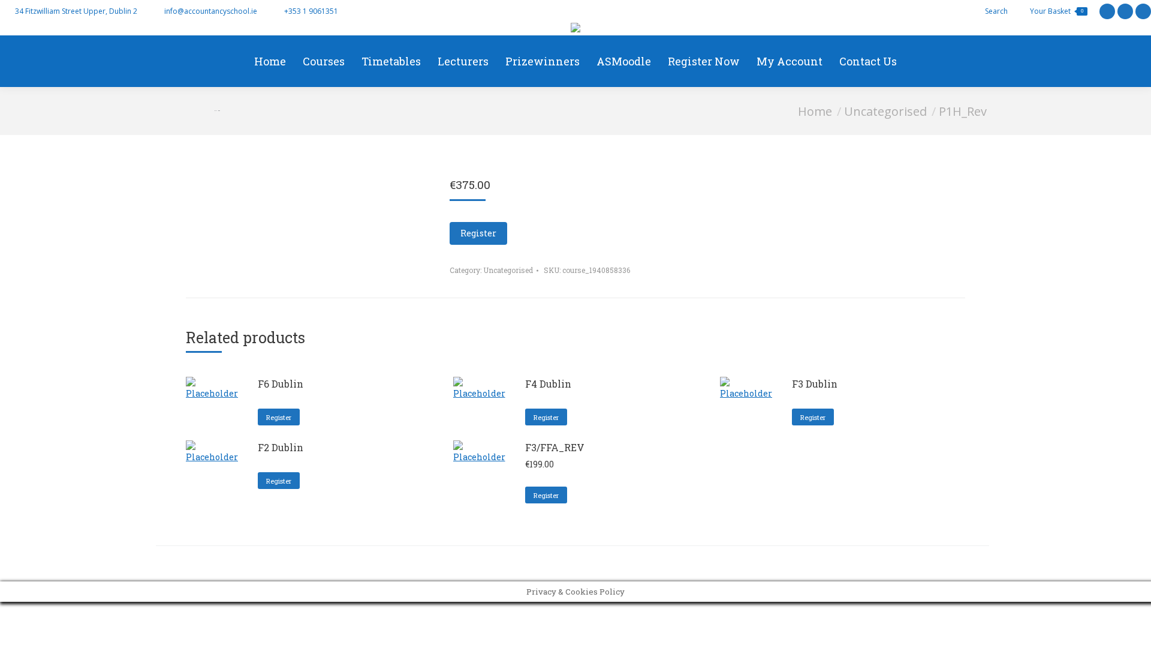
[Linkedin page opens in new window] (1143, 11)
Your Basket (1056, 11)
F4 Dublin (548, 383)
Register (478, 233)
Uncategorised (508, 270)
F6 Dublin (280, 383)
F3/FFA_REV (554, 447)
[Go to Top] (1133, 630)
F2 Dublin (280, 447)
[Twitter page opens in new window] (1107, 11)
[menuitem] (270, 61)
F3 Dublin (814, 383)
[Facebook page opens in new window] (1125, 11)
